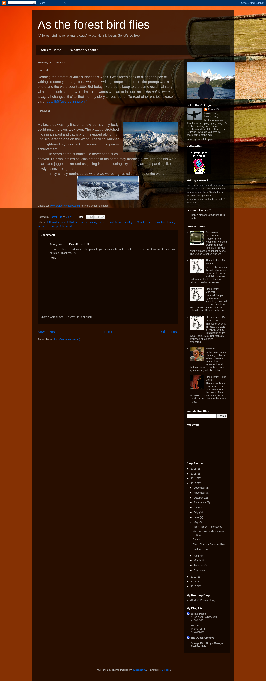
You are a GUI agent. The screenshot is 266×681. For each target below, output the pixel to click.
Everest (103, 222)
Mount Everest (145, 222)
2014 (194, 478)
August (198, 507)
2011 (194, 581)
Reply (53, 257)
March (198, 560)
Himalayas (129, 222)
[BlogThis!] (92, 217)
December (200, 487)
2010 (194, 586)
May (196, 522)
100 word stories (56, 222)
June (197, 517)
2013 (194, 483)
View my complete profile (201, 139)
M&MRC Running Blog (202, 600)
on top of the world (61, 226)
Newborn (210, 348)
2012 (194, 576)
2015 (194, 473)
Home (108, 332)
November (200, 492)
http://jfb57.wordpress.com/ (66, 101)
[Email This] (88, 217)
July (196, 512)
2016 (194, 468)
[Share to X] (95, 217)
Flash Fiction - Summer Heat (209, 544)
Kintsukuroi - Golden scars (213, 234)
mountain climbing (165, 222)
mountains (43, 226)
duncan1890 (139, 669)
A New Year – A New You (204, 617)
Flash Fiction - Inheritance (207, 526)
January (198, 570)
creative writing (88, 222)
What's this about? (84, 50)
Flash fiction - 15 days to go (215, 319)
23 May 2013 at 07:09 (78, 244)
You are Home (50, 50)
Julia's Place (198, 613)
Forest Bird (214, 109)
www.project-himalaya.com (65, 205)
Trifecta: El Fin (198, 628)
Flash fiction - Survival (213, 290)
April (197, 555)
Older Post (169, 332)
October (198, 497)
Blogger (166, 669)
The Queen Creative (202, 637)
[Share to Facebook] (99, 217)
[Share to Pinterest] (103, 217)
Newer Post (47, 332)
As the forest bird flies (94, 24)
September (200, 502)
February (199, 565)
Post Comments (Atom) (66, 339)
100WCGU (72, 222)
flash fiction (115, 222)
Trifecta (195, 625)
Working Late (200, 549)
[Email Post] (81, 216)
